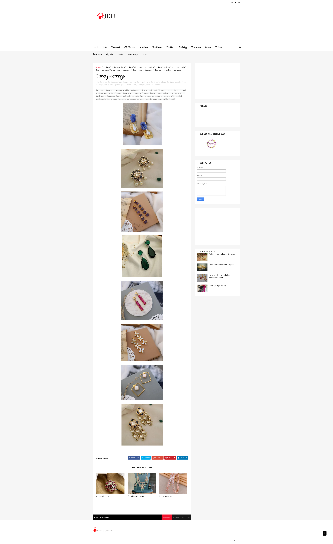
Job (144, 54)
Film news (196, 47)
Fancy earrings (102, 70)
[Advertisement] (192, 25)
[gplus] (239, 2)
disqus (176, 517)
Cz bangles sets (166, 496)
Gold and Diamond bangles (221, 264)
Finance (218, 47)
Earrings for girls (147, 67)
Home (95, 47)
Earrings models (178, 67)
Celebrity (183, 47)
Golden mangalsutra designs (222, 254)
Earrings (106, 67)
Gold (105, 47)
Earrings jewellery (162, 67)
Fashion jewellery (159, 70)
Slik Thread (129, 47)
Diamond (115, 47)
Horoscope (133, 54)
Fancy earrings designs (119, 70)
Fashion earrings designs (140, 70)
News (208, 47)
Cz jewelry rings (103, 496)
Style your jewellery (217, 286)
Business (97, 54)
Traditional (157, 47)
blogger (166, 517)
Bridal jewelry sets (136, 496)
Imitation (144, 47)
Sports (109, 54)
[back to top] (324, 533)
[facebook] (235, 2)
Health (120, 54)
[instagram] (232, 2)
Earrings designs (118, 67)
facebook (185, 517)
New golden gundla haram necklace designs (221, 276)
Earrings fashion (132, 67)
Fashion (170, 47)
